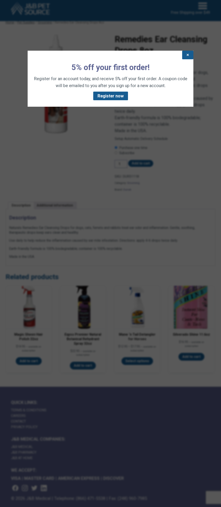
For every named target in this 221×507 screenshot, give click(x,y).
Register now (111, 96)
